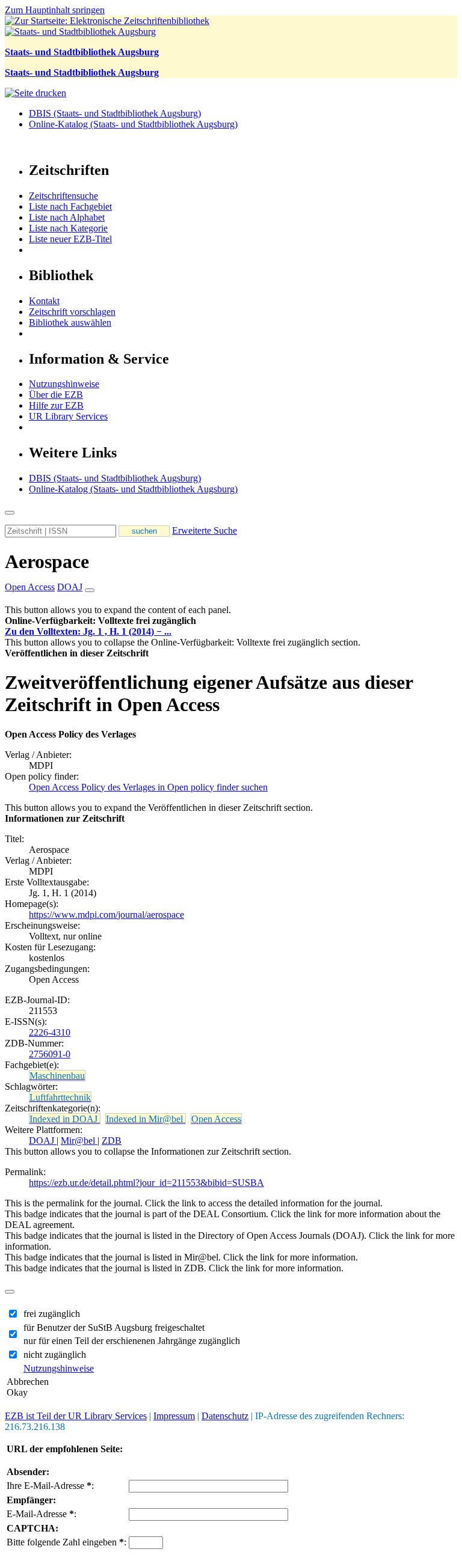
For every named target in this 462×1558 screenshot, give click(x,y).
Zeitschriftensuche (63, 196)
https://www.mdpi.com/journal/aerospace (106, 914)
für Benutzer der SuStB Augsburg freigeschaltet (114, 1327)
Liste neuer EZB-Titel (70, 239)
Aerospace (47, 561)
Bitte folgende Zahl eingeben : (66, 1542)
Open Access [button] (30, 587)
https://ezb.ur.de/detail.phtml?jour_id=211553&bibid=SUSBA (146, 1183)
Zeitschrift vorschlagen (72, 312)
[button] (100, 621)
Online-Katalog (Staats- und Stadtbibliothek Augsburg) (133, 124)
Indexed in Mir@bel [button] (145, 1119)
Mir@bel (79, 1140)
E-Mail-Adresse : (41, 1514)
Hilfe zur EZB (56, 405)
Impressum (174, 1416)
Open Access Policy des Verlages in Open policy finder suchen (148, 787)
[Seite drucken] (35, 93)
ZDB (112, 1140)
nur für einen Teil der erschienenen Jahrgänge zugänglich (131, 1341)
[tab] (231, 621)
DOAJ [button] (69, 587)
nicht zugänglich (54, 1354)
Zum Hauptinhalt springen (55, 10)
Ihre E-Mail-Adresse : (50, 1485)
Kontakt (44, 301)
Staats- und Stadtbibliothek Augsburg (82, 52)
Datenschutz (225, 1416)
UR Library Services (68, 416)
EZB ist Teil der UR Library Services (76, 1416)
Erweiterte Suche (204, 530)
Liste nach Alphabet (67, 217)
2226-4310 (49, 1032)
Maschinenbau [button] (57, 1076)
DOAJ (43, 1140)
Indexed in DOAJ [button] (64, 1119)
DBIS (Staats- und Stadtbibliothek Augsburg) (115, 113)
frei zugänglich (51, 1314)
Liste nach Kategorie (68, 228)
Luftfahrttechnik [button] (60, 1097)
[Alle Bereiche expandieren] (89, 590)
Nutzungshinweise (64, 384)
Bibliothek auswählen (70, 322)
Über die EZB (56, 394)
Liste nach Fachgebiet (70, 206)
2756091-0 (49, 1054)
